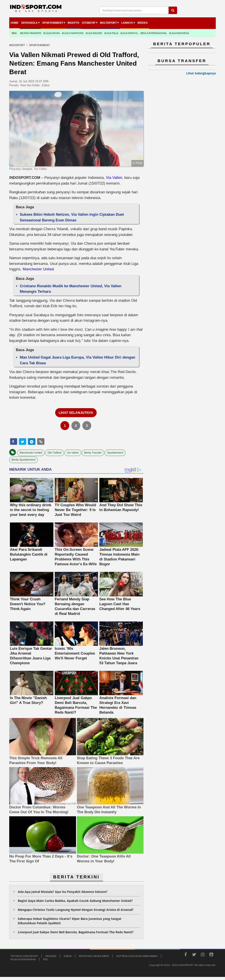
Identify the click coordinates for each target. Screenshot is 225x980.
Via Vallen (114, 178)
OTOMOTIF (88, 22)
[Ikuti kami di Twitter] (194, 955)
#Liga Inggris (94, 33)
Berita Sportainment (23, 459)
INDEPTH (73, 22)
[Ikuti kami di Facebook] (185, 955)
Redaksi (50, 956)
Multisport (108, 22)
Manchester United (38, 269)
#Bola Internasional (153, 33)
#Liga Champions (72, 33)
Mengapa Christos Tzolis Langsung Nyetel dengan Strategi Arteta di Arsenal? (76, 910)
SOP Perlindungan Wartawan (137, 956)
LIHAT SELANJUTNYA (76, 413)
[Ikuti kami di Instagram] (202, 955)
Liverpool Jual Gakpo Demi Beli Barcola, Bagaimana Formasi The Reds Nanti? (76, 932)
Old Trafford (54, 452)
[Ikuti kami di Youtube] (211, 955)
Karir (68, 956)
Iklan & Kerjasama (23, 959)
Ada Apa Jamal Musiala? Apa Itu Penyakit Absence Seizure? (62, 892)
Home (14, 22)
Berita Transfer (93, 452)
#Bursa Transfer (30, 33)
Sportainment (52, 22)
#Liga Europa (51, 33)
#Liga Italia (111, 33)
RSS (45, 959)
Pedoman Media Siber (94, 956)
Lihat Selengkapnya (201, 73)
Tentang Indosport (24, 956)
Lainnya (127, 22)
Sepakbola (29, 22)
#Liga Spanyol (129, 33)
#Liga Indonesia (179, 33)
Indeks (143, 22)
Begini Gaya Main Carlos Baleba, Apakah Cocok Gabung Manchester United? (75, 901)
